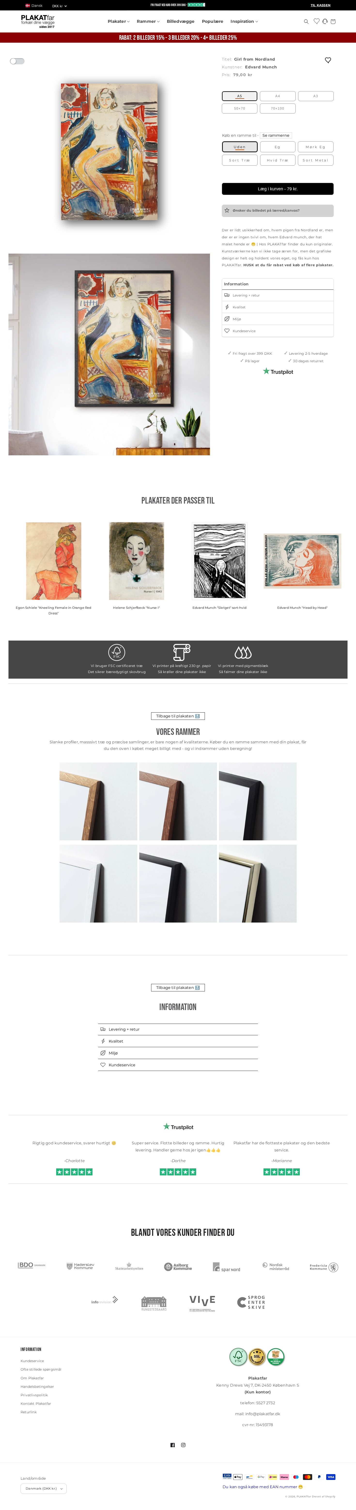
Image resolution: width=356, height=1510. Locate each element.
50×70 (239, 108)
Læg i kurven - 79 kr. (278, 188)
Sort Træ (239, 160)
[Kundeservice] (325, 22)
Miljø (236, 319)
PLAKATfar (304, 1496)
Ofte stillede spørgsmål (41, 1369)
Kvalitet (239, 307)
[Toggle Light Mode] (22, 63)
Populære (213, 21)
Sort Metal (316, 160)
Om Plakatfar (32, 1378)
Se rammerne (276, 135)
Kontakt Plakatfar (36, 1403)
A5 (239, 96)
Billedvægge (181, 21)
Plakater (117, 21)
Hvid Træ (278, 160)
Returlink (29, 1412)
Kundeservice (243, 331)
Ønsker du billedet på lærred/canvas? (266, 210)
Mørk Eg (316, 147)
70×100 (277, 108)
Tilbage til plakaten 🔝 (178, 716)
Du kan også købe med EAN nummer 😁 (263, 1487)
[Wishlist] (317, 20)
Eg (278, 147)
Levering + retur (246, 295)
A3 (315, 96)
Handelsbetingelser (37, 1386)
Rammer (147, 21)
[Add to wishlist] (328, 60)
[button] (36, 5)
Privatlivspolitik (34, 1395)
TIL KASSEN (321, 5)
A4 (277, 96)
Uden (240, 147)
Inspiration (243, 21)
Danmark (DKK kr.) (41, 1488)
